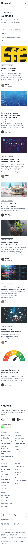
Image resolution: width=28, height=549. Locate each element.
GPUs (16, 446)
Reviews (4, 485)
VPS (2, 454)
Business (17, 30)
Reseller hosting (6, 443)
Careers (3, 477)
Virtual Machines (20, 438)
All (3, 30)
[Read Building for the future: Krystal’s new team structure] (14, 315)
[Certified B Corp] (8, 419)
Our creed (4, 466)
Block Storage (19, 441)
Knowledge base (6, 503)
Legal (2, 530)
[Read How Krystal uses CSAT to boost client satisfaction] (14, 355)
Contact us (4, 488)
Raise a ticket (5, 498)
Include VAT (5, 519)
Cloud (4, 33)
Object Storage (20, 443)
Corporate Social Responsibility (12, 37)
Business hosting (6, 441)
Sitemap (17, 483)
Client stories (5, 482)
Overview (18, 435)
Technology (18, 452)
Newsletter (18, 472)
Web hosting (5, 438)
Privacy (7, 530)
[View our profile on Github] (18, 524)
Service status (5, 495)
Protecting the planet (5, 470)
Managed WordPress (4, 447)
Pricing (17, 449)
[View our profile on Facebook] (2, 524)
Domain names (5, 435)
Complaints (4, 506)
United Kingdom (14, 515)
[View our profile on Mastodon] (15, 524)
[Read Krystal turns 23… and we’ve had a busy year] (14, 189)
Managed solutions (7, 456)
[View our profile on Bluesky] (11, 524)
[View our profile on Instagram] (5, 524)
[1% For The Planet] (20, 419)
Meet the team (5, 479)
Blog (16, 469)
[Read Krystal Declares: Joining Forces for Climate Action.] (14, 228)
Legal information (20, 480)
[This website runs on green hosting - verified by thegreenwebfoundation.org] (6, 425)
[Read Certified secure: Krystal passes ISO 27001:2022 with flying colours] (14, 272)
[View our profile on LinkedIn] (8, 524)
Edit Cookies (13, 530)
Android (9, 30)
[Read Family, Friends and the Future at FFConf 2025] (14, 54)
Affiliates (18, 475)
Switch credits (19, 466)
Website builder (6, 451)
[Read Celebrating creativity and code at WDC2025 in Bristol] (14, 145)
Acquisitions (19, 478)
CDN (2, 459)
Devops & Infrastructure (10, 41)
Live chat (4, 501)
